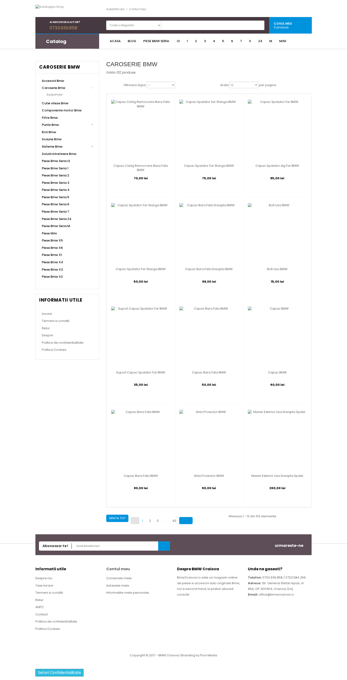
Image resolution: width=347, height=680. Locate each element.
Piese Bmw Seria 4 (55, 190)
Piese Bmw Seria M (56, 226)
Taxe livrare (44, 585)
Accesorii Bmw (53, 81)
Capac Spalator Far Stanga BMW (209, 166)
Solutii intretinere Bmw (59, 154)
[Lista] (119, 85)
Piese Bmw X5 (52, 240)
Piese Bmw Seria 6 (55, 204)
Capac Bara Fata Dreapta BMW (209, 269)
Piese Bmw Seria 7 (55, 211)
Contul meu (137, 9)
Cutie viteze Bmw (55, 103)
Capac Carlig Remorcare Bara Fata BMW (141, 168)
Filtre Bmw (50, 117)
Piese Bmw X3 (52, 269)
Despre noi (43, 578)
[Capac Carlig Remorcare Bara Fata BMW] (140, 129)
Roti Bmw (49, 132)
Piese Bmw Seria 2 (55, 175)
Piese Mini (49, 233)
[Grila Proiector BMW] (208, 439)
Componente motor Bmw (62, 110)
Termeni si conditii (55, 321)
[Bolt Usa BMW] (277, 232)
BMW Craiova (168, 655)
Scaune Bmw (52, 139)
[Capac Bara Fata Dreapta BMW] (208, 232)
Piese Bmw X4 (52, 262)
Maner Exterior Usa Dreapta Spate (277, 476)
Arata (224, 85)
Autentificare (115, 9)
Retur (46, 328)
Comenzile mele (119, 578)
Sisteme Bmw (52, 146)
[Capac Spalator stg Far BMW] (277, 129)
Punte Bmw (50, 125)
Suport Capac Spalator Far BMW (140, 372)
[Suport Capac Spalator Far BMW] (140, 335)
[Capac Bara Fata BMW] (208, 335)
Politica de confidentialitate (63, 342)
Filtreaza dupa (135, 85)
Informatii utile (60, 300)
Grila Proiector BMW (209, 476)
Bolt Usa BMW (277, 269)
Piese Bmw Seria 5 (55, 197)
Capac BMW (277, 372)
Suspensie (55, 94)
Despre (47, 335)
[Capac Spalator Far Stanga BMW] (208, 129)
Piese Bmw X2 (52, 276)
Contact (41, 614)
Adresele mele (117, 585)
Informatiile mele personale (127, 592)
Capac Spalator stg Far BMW (277, 166)
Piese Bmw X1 (52, 255)
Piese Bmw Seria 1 (55, 168)
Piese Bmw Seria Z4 (56, 219)
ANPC (39, 607)
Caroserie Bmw (53, 88)
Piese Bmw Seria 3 (55, 182)
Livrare (47, 313)
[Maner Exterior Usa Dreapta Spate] (277, 439)
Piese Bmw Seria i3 (56, 161)
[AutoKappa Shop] (61, 9)
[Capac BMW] (277, 335)
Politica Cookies (54, 349)
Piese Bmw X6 (52, 248)
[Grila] (110, 85)
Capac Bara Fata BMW (209, 372)
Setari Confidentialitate (59, 672)
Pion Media (208, 655)
